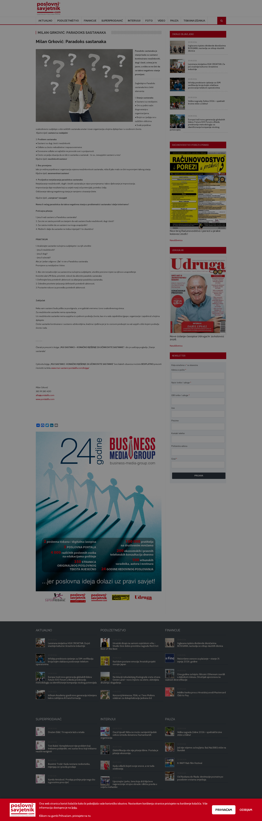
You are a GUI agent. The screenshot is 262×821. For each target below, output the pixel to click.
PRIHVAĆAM (223, 810)
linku (74, 807)
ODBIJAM (246, 810)
